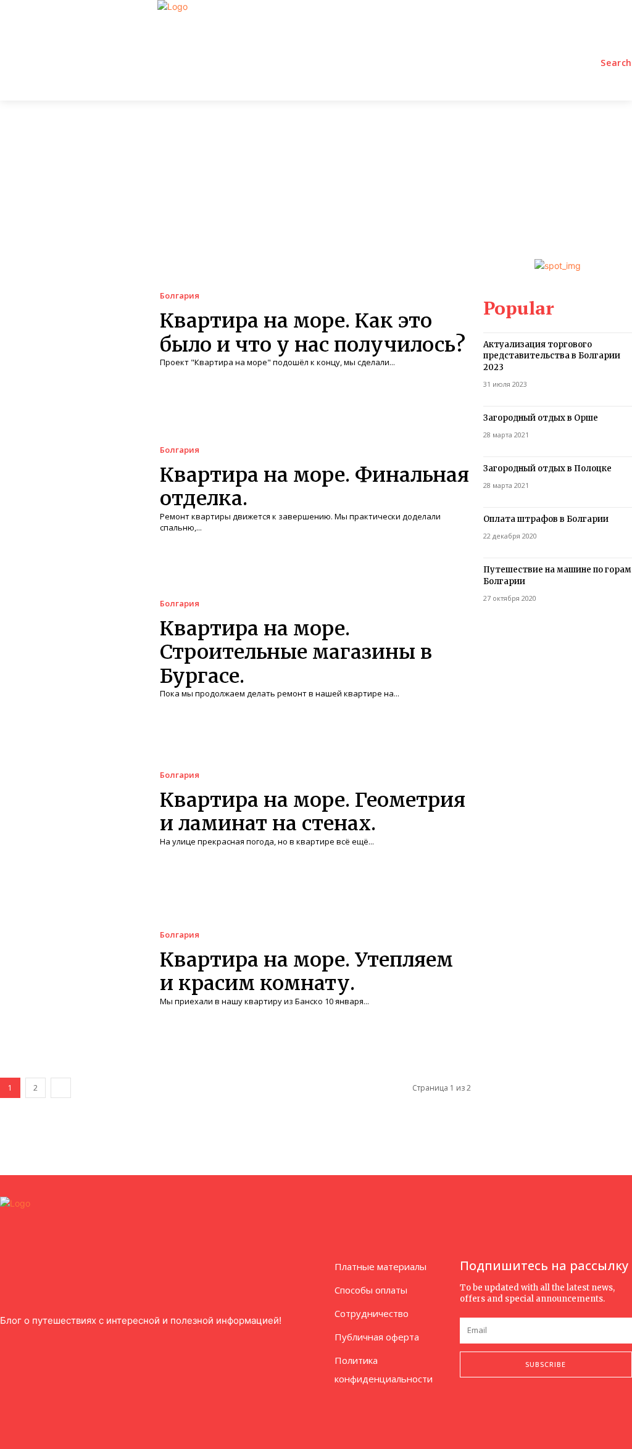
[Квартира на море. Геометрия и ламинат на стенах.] (70, 809)
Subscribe (545, 1364)
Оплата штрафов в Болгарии (546, 519)
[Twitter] (520, 1410)
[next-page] (61, 1088)
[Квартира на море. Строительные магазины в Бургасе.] (70, 649)
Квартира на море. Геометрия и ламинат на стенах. (312, 812)
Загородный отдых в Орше (540, 418)
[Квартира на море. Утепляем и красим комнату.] (70, 968)
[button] (616, 63)
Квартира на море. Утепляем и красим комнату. (306, 971)
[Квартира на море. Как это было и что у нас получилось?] (70, 329)
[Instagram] (492, 1410)
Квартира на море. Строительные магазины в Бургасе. (296, 652)
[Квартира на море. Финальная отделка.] (70, 489)
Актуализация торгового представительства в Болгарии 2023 (551, 355)
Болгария (179, 296)
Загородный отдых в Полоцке (547, 468)
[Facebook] (463, 1410)
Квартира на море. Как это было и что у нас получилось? (312, 332)
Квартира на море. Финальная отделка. (314, 487)
